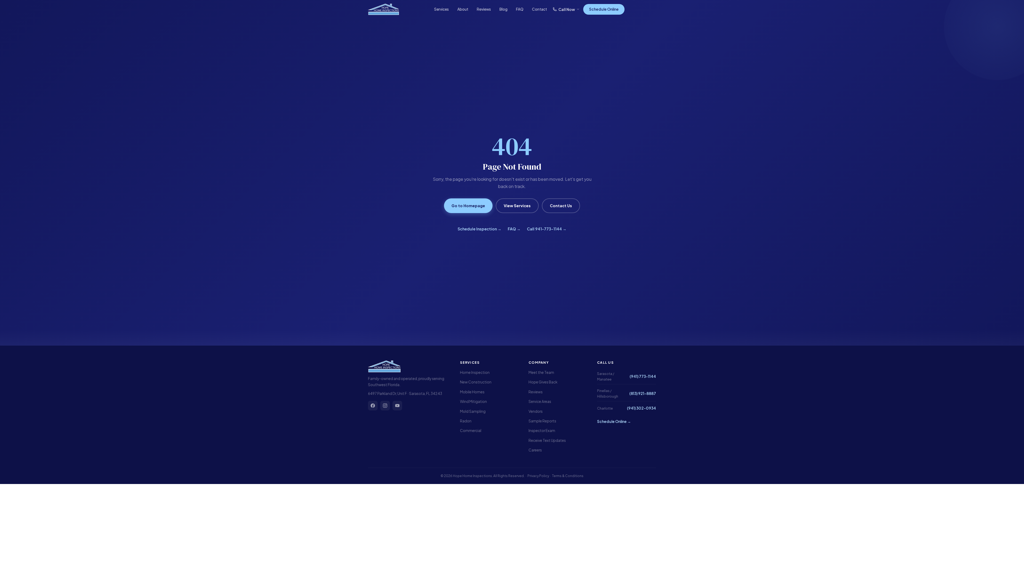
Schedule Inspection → (479, 228)
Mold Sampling (473, 411)
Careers (535, 450)
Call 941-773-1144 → (546, 228)
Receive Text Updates (547, 440)
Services (441, 9)
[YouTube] (397, 405)
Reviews (484, 9)
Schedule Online (604, 9)
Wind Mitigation (473, 401)
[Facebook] (373, 405)
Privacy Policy (538, 476)
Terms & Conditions (567, 476)
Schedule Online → (614, 421)
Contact (539, 9)
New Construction (475, 382)
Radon (465, 421)
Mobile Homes (472, 392)
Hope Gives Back (543, 382)
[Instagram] (385, 405)
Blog (503, 9)
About (462, 9)
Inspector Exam (542, 430)
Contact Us (561, 205)
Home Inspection (475, 372)
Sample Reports (542, 421)
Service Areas (540, 401)
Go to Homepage (468, 205)
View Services (517, 205)
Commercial (470, 430)
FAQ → (514, 228)
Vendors (536, 411)
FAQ (519, 9)
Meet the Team (541, 372)
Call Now (566, 9)
